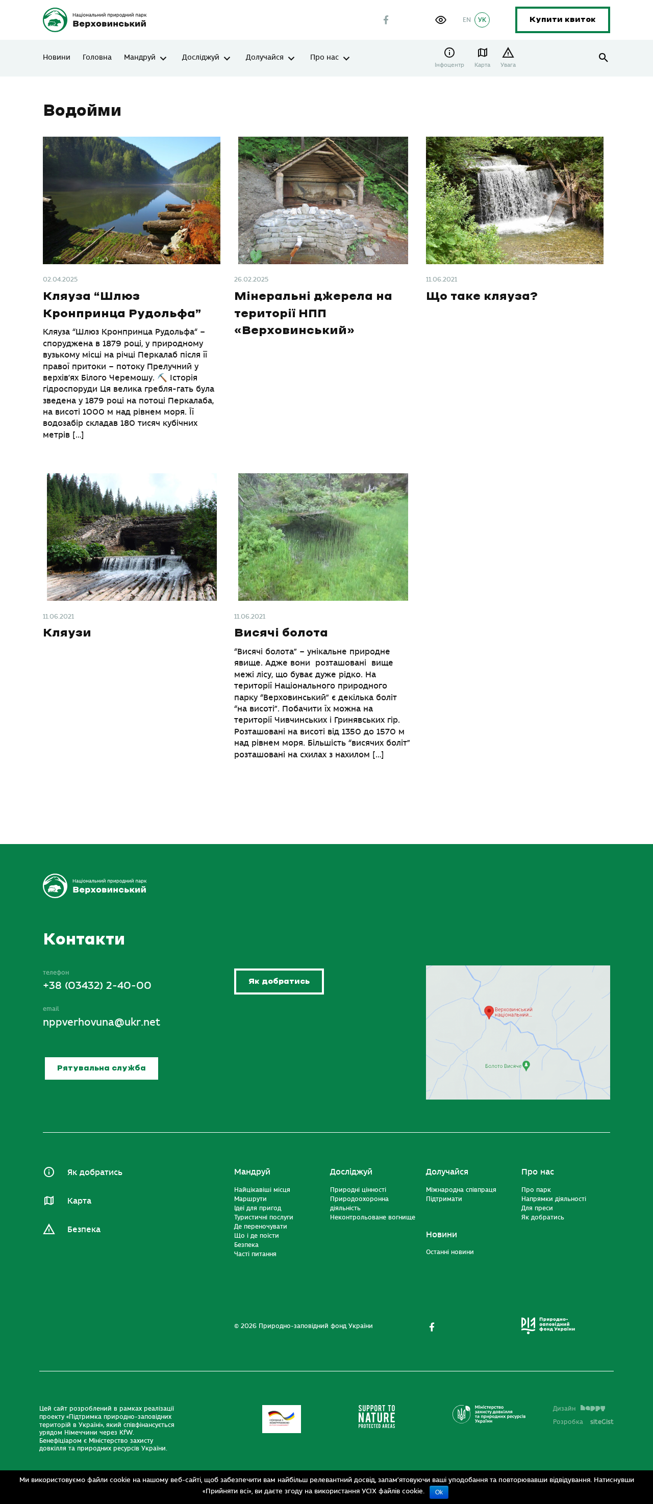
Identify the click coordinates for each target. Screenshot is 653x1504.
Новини (56, 58)
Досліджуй (200, 58)
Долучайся (265, 58)
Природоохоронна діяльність (359, 1203)
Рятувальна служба (101, 1068)
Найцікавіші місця (262, 1189)
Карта (482, 65)
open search (603, 58)
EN (467, 19)
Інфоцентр (449, 65)
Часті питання (255, 1254)
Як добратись (279, 981)
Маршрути (250, 1199)
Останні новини (450, 1252)
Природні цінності (358, 1189)
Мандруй (140, 58)
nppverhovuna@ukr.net (101, 1022)
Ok (439, 1492)
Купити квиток (563, 19)
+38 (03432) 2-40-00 (97, 985)
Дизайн (564, 1408)
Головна (97, 58)
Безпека (84, 1229)
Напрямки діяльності (553, 1199)
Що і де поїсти (256, 1235)
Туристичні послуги (263, 1217)
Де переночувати (260, 1226)
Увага (508, 65)
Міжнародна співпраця (461, 1189)
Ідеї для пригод (257, 1208)
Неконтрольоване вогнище (372, 1217)
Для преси (537, 1208)
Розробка (583, 1421)
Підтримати (444, 1199)
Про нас (324, 58)
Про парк (536, 1189)
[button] (440, 20)
